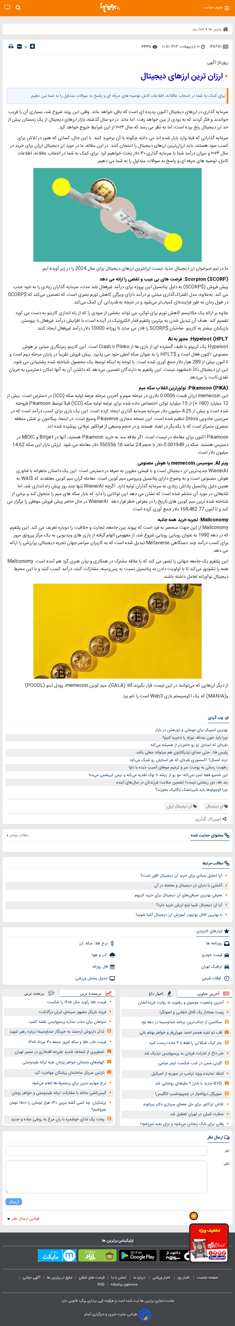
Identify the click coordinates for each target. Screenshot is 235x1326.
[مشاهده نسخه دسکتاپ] (7, 7)
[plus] (32, 46)
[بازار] (97, 1256)
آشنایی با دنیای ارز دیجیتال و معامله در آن (188, 885)
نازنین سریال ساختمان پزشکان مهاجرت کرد (69, 1072)
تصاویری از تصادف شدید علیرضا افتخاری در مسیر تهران (59, 1052)
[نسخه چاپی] (11, 46)
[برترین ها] (110, 8)
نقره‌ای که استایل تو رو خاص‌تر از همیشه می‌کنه (189, 745)
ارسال (14, 1201)
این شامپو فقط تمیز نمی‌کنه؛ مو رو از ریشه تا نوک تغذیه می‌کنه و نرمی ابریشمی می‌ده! (158, 775)
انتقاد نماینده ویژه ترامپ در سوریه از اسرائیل (187, 1074)
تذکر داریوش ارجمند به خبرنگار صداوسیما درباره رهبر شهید (56, 1031)
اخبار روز (183, 1278)
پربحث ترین (34, 993)
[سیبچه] (178, 1256)
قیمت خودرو (212, 955)
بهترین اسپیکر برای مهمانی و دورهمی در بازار (191, 730)
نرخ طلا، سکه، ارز (93, 943)
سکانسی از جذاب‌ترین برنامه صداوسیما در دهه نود (181, 1022)
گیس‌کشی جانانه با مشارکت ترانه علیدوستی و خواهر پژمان (59, 1093)
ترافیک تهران (211, 966)
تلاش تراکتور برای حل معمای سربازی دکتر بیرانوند (183, 1104)
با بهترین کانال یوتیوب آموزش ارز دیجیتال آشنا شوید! (179, 915)
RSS (101, 1284)
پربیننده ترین (90, 993)
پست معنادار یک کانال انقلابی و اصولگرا (192, 1012)
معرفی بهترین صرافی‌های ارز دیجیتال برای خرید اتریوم (178, 895)
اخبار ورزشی (161, 1278)
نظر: (226, 1163)
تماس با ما (119, 1278)
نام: (226, 1151)
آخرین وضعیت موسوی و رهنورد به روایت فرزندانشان (181, 1003)
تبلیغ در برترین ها (59, 1278)
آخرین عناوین (208, 993)
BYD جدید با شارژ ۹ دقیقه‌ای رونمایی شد (188, 1083)
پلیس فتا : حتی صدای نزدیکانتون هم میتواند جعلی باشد (182, 752)
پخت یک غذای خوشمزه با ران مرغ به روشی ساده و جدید (57, 1119)
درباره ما (139, 1278)
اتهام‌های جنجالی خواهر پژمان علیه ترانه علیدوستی (63, 1062)
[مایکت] (57, 1256)
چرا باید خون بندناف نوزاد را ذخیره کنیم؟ (195, 738)
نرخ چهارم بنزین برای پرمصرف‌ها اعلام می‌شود (69, 1083)
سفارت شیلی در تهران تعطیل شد (197, 1114)
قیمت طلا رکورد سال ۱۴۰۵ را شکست (76, 1002)
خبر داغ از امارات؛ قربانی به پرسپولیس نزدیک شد (184, 1053)
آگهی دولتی (31, 1278)
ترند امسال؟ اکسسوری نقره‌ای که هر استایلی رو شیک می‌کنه (179, 760)
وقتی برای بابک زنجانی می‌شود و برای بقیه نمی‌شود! (182, 1124)
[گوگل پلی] (138, 1256)
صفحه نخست (207, 1278)
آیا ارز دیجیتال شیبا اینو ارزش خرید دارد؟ (189, 905)
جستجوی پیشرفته (124, 1284)
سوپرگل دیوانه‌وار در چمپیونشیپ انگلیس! (188, 1094)
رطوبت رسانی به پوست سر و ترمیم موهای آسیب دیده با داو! (178, 767)
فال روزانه (100, 966)
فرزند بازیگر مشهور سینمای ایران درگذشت (72, 1012)
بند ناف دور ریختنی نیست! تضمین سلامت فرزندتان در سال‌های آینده (172, 782)
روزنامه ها (214, 943)
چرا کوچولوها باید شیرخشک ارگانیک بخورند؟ (191, 790)
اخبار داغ (156, 993)
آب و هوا (100, 955)
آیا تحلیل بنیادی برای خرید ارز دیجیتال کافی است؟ (181, 876)
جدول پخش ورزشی (91, 978)
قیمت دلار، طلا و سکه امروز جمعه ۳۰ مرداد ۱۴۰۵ (67, 1042)
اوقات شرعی (212, 978)
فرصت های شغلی (92, 1278)
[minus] (19, 46)
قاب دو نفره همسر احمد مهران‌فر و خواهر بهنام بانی (181, 1033)
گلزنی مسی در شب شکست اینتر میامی (190, 1063)
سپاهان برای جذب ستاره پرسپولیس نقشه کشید (67, 1022)
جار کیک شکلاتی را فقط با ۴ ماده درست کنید (185, 1043)
